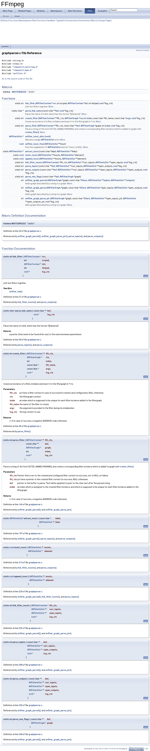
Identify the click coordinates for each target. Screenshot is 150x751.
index (89, 118)
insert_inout (31, 155)
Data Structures (10, 20)
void (101, 103)
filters (84, 180)
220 (20, 591)
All (1, 20)
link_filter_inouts (33, 162)
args (128, 118)
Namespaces (25, 20)
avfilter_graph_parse (35, 188)
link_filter (30, 103)
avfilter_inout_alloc (34, 136)
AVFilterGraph (71, 118)
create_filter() (32, 132)
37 (20, 297)
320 (20, 705)
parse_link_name (33, 111)
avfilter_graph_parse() (29, 539)
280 (20, 665)
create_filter (31, 118)
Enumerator (84, 20)
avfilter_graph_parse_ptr (37, 198)
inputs (107, 180)
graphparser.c (34, 231)
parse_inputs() (75, 236)
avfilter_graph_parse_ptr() (55, 236)
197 (20, 533)
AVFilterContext (44, 103)
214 (20, 562)
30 (20, 231)
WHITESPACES (19, 92)
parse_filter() (24, 431)
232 (20, 628)
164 (20, 504)
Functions (41, 20)
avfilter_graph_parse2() (29, 236)
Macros (94, 20)
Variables (50, 20)
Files (34, 20)
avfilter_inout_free (34, 144)
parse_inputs (31, 166)
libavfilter (5, 46)
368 (20, 734)
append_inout (32, 159)
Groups (101, 20)
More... (51, 106)
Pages (109, 20)
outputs (130, 180)
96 (20, 426)
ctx (81, 118)
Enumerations (72, 20)
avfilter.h (19, 73)
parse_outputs (32, 170)
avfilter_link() (15, 291)
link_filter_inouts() (27, 302)
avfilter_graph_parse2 (36, 180)
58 (20, 339)
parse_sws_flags (33, 176)
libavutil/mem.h (22, 70)
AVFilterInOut (15, 136)
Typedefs (60, 20)
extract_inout (32, 151)
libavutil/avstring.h (25, 67)
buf (57, 111)
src (54, 103)
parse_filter (31, 126)
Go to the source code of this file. (17, 79)
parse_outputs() (95, 236)
